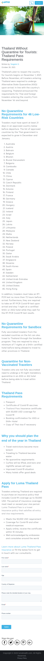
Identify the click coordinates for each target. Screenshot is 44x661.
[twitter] (10, 642)
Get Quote (39, 3)
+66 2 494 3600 (31, 4)
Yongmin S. (14, 64)
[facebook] (4, 642)
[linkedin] (17, 642)
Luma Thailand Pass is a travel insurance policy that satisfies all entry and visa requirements (21, 510)
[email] (29, 642)
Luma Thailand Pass (20, 484)
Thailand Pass (13, 408)
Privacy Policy (22, 658)
